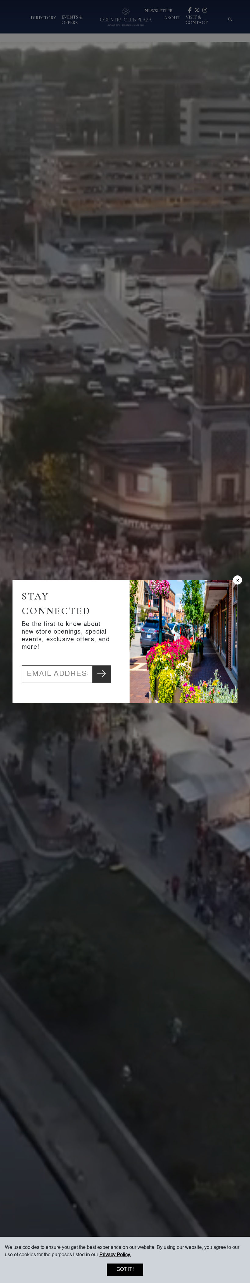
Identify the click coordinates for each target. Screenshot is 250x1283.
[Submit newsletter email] (101, 674)
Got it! (125, 1269)
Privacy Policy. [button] (115, 1255)
